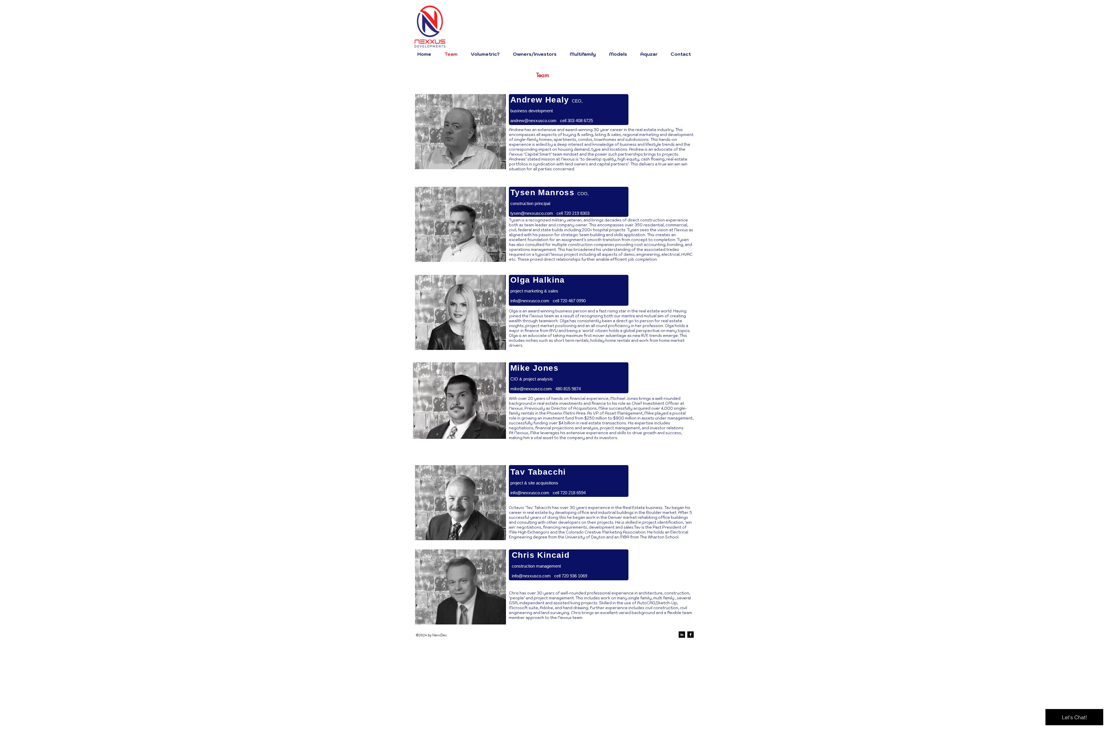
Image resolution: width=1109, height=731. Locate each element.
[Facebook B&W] (690, 634)
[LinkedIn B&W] (682, 634)
